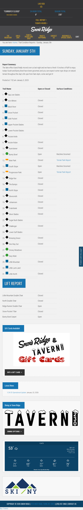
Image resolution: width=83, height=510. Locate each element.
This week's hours (11, 15)
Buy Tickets (4, 509)
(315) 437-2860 (61, 504)
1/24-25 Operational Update (16, 393)
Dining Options (13, 432)
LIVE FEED (41, 3)
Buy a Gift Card (13, 372)
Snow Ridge (41, 29)
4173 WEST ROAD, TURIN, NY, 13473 (43, 504)
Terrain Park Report (64, 160)
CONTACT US (72, 504)
